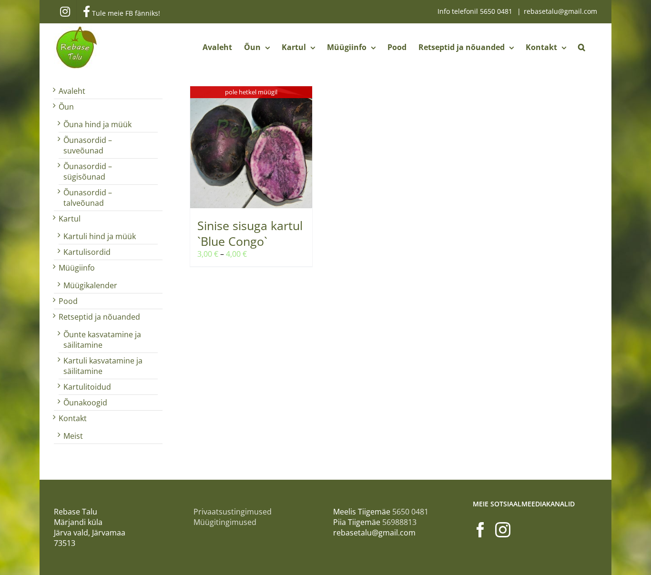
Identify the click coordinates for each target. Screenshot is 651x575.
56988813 (399, 522)
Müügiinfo (77, 267)
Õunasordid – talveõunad (87, 197)
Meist (73, 436)
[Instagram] (502, 529)
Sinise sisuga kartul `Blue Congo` (250, 233)
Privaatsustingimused (232, 511)
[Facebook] (480, 529)
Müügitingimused (224, 522)
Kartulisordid (87, 252)
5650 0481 (497, 11)
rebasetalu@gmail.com (560, 11)
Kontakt (73, 418)
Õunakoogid (85, 402)
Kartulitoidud (87, 387)
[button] (581, 47)
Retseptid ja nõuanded (99, 317)
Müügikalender (90, 285)
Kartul (70, 218)
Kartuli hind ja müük (99, 236)
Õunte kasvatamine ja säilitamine (102, 339)
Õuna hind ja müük (97, 124)
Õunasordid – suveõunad (87, 145)
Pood (68, 301)
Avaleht (72, 91)
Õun (66, 106)
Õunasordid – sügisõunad (87, 171)
